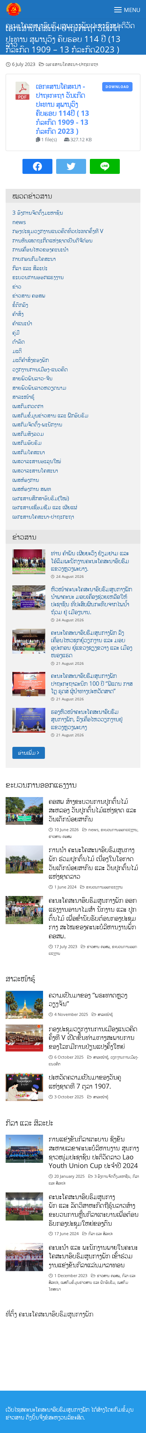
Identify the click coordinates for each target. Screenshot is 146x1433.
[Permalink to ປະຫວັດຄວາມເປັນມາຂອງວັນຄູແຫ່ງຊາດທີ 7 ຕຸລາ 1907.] (24, 1086)
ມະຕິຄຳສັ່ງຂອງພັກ (30, 360)
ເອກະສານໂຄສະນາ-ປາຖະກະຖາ (72, 64)
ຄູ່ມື (15, 333)
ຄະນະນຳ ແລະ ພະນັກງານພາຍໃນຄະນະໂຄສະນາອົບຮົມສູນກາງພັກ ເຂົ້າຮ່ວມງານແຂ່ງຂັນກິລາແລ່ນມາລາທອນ (93, 1256)
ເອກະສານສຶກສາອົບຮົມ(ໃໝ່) (40, 498)
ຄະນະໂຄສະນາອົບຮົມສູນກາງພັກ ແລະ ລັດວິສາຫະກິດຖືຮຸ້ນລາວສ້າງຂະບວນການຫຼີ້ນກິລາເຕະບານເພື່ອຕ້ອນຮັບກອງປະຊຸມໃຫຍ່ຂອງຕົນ (94, 1210)
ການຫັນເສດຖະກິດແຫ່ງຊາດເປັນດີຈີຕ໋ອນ (52, 240)
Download (117, 86)
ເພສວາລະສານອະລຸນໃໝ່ (36, 461)
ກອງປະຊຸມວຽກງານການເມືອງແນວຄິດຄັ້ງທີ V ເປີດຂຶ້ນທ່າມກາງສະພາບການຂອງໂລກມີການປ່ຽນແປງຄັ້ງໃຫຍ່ (93, 1037)
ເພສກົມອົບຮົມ (27, 443)
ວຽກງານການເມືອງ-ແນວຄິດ (40, 369)
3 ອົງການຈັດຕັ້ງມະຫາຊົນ (37, 213)
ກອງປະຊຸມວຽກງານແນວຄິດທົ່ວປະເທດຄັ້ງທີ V (57, 231)
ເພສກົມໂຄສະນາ (28, 452)
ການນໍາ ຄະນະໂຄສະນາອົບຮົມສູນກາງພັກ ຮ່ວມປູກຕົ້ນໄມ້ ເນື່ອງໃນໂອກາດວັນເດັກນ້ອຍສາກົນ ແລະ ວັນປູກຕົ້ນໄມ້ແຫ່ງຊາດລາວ (93, 863)
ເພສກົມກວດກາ (27, 406)
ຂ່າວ (16, 286)
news (19, 222)
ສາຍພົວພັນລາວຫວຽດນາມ (39, 388)
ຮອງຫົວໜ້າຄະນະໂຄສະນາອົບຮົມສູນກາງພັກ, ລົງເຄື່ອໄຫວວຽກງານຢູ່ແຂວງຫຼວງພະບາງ (86, 719)
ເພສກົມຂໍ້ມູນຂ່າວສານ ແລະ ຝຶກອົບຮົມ (50, 415)
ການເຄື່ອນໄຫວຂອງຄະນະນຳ (40, 249)
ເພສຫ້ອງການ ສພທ (31, 489)
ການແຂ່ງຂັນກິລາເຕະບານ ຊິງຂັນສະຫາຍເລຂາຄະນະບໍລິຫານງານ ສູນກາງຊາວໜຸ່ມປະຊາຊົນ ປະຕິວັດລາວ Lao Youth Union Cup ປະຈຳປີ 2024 (94, 1152)
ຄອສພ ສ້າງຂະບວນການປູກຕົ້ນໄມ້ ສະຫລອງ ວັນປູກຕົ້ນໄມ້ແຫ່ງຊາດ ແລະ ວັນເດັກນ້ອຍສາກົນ (92, 810)
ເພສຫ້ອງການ (25, 480)
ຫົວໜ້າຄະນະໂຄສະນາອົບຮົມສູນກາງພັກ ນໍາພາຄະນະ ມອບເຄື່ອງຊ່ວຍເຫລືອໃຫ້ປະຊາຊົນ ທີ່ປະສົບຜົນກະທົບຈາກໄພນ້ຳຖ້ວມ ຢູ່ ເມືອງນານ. (91, 600)
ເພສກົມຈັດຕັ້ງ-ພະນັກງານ (37, 424)
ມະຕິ (17, 351)
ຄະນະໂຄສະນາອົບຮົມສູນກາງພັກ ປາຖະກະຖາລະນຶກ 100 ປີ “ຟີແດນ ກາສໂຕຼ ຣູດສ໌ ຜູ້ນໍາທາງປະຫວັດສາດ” (92, 683)
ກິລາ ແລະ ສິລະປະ (30, 268)
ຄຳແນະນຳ (22, 323)
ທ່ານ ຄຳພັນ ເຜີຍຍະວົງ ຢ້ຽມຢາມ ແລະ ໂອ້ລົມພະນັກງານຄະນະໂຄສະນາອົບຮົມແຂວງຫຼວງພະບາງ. (90, 561)
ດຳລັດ (18, 342)
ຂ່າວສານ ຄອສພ (28, 295)
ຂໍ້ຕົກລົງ (20, 305)
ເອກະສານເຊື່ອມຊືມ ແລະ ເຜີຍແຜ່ (44, 507)
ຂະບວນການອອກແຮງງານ (38, 277)
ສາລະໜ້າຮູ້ (23, 397)
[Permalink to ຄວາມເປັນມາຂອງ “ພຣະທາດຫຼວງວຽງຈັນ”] (24, 1004)
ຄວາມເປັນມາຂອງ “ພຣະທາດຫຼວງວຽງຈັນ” (88, 999)
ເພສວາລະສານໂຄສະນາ (35, 470)
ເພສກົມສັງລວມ (28, 434)
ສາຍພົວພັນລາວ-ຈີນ (32, 378)
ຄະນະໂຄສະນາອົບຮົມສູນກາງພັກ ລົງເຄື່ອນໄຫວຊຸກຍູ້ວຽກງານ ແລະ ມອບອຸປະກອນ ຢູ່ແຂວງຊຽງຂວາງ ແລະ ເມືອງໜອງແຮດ (91, 644)
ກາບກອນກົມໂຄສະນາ (34, 259)
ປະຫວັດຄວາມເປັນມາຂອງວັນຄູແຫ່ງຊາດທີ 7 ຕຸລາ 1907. (85, 1081)
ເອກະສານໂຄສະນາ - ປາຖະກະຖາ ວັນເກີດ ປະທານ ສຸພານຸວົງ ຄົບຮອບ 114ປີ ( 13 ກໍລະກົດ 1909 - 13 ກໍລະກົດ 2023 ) (62, 108)
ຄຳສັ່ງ (18, 314)
